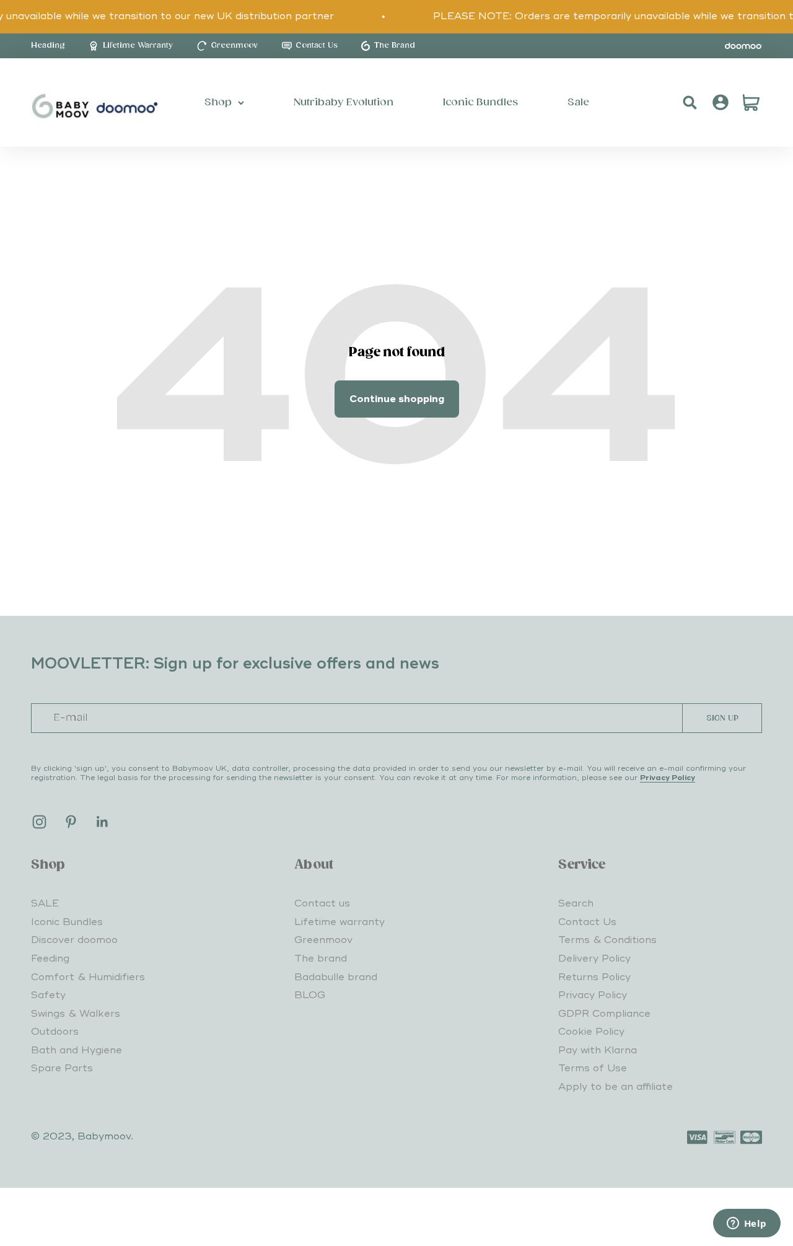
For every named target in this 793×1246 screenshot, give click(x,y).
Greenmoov (323, 940)
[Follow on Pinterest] (71, 822)
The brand (320, 958)
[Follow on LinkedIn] (102, 822)
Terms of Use (592, 1068)
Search (576, 903)
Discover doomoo (74, 940)
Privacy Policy (667, 778)
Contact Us (587, 922)
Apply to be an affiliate (615, 1087)
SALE (45, 903)
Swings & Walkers (75, 1013)
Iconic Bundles (67, 922)
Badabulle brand (335, 977)
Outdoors (55, 1031)
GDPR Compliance (604, 1013)
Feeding (50, 958)
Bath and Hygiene (76, 1050)
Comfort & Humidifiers (88, 977)
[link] (47, 45)
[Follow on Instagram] (39, 822)
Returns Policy (594, 977)
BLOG (309, 995)
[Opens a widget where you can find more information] (746, 1224)
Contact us (322, 903)
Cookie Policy (591, 1031)
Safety (48, 995)
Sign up (722, 718)
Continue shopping (396, 399)
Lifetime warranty (339, 922)
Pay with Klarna (597, 1050)
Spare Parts (62, 1068)
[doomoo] (743, 46)
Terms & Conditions (607, 940)
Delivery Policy (594, 958)
